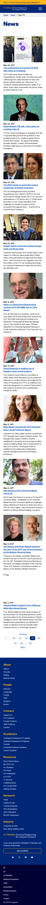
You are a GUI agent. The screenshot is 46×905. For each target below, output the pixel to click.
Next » (23, 647)
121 (15, 643)
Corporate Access (10, 826)
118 (26, 638)
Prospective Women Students (15, 747)
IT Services (7, 780)
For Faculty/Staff (10, 786)
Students (6, 701)
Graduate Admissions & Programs (16, 741)
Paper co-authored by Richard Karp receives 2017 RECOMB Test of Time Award (20, 307)
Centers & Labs (9, 803)
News (13, 15)
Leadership (7, 692)
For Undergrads (9, 773)
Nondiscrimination (9, 891)
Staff (5, 698)
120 (38, 638)
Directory (7, 689)
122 (21, 643)
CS (4, 871)
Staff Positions (9, 724)
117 (20, 638)
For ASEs (7, 777)
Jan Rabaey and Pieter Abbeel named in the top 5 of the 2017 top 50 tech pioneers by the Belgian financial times (22, 549)
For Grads (7, 770)
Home (5, 15)
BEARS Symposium (11, 815)
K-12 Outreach (8, 718)
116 (14, 638)
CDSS (5, 883)
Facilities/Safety (9, 783)
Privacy (6, 894)
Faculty (6, 695)
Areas (5, 800)
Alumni (6, 704)
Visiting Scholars (9, 789)
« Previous (23, 634)
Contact (6, 727)
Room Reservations (11, 761)
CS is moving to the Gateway (26, 2)
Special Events (9, 678)
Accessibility (7, 887)
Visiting (6, 675)
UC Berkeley (7, 875)
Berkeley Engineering (11, 879)
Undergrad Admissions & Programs (16, 738)
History (6, 669)
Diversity (6, 672)
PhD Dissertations (10, 809)
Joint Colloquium (9, 812)
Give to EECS (22, 851)
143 (30, 643)
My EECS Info (8, 764)
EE (4, 867)
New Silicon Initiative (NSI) (13, 829)
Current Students (9, 750)
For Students (8, 767)
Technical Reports (10, 806)
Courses (6, 744)
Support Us (7, 715)
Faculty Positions (10, 721)
